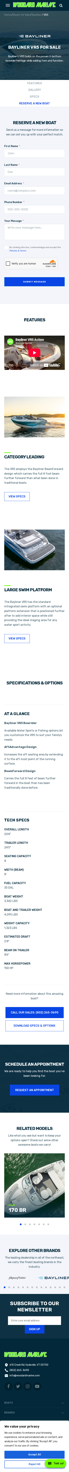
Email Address (13, 183)
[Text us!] (55, 1464)
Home (7, 14)
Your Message (13, 220)
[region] (34, 1446)
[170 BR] (36, 1216)
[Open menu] (7, 5)
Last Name (11, 164)
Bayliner (36, 14)
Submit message (34, 281)
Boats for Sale (21, 14)
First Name (11, 146)
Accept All (34, 1454)
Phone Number (13, 202)
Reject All (34, 1464)
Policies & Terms (18, 250)
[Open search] (61, 5)
